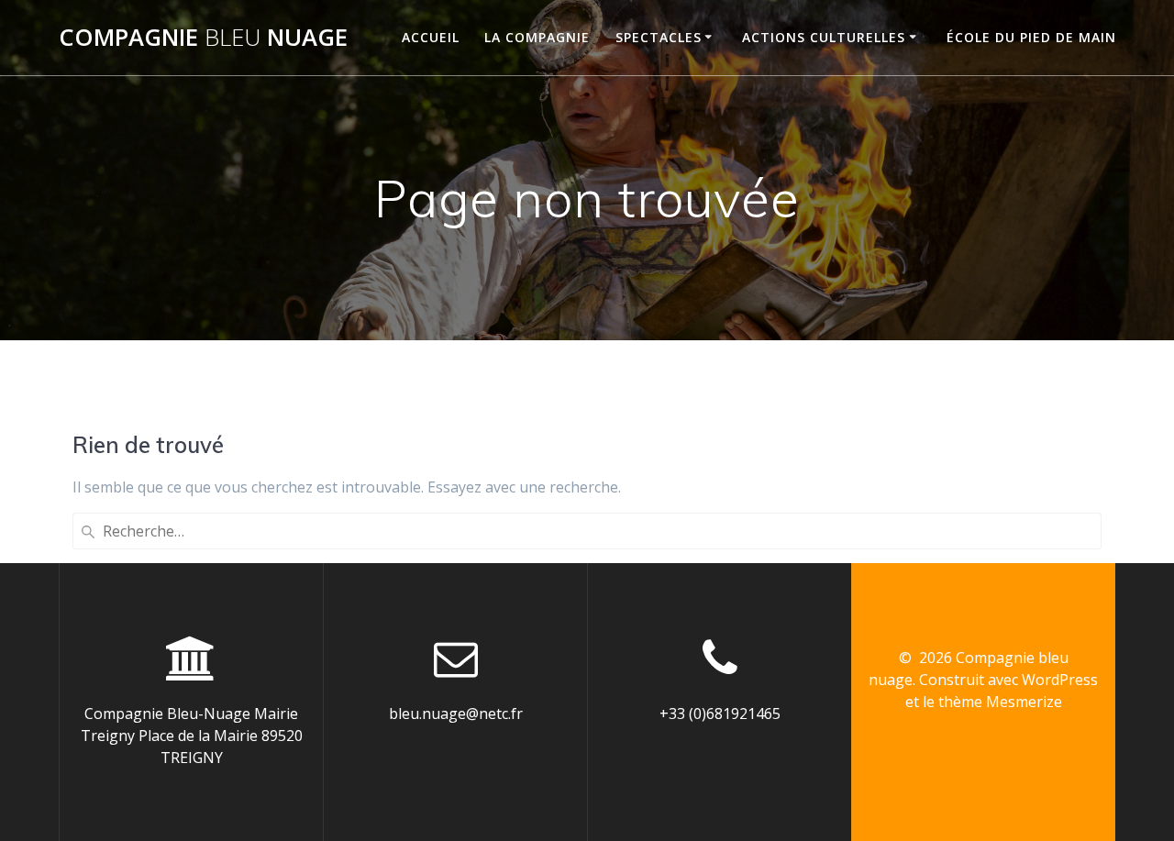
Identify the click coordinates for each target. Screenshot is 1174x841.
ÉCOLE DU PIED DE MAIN (1031, 37)
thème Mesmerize (1000, 702)
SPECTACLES (658, 37)
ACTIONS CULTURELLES (823, 37)
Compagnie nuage (203, 38)
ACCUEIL (431, 37)
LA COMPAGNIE (537, 37)
